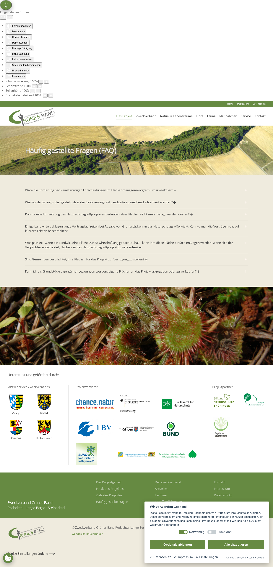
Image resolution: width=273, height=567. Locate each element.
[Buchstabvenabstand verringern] (45, 95)
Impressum (243, 103)
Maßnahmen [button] (228, 116)
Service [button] (246, 116)
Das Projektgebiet (108, 482)
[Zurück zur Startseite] (31, 116)
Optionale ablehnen (177, 544)
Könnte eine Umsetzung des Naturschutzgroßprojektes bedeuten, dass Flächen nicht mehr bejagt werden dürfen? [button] (107, 214)
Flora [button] (199, 116)
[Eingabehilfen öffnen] (6, 5)
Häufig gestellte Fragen (112, 502)
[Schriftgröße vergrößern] (40, 86)
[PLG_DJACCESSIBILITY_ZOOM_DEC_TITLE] (40, 82)
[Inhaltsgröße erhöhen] (46, 82)
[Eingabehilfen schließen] (10, 17)
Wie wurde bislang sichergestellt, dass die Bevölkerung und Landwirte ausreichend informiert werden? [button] (99, 202)
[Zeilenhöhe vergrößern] (38, 91)
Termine (161, 495)
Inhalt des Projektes (110, 489)
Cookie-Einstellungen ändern (27, 554)
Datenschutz (259, 103)
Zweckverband (146, 116)
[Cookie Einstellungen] (8, 558)
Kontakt (260, 116)
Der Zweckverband (168, 482)
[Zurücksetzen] (3, 17)
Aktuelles (161, 489)
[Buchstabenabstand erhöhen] (50, 95)
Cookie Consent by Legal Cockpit (245, 557)
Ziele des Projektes (109, 495)
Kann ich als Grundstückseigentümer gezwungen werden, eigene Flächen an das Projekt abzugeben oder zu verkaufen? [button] (111, 271)
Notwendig (196, 532)
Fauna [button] (211, 116)
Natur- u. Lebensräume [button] (176, 116)
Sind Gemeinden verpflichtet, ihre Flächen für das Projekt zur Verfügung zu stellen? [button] (85, 259)
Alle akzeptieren (236, 544)
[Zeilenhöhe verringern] (32, 91)
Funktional (225, 532)
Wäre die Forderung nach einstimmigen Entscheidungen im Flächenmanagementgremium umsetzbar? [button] (99, 190)
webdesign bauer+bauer (87, 534)
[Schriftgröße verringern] (34, 86)
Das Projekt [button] (124, 116)
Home (230, 103)
